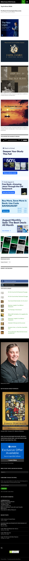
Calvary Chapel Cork (6, 505)
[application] (14, 140)
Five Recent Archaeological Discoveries (11, 10)
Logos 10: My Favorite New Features (9, 536)
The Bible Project (5, 504)
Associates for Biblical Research (8, 509)
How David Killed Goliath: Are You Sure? (18, 300)
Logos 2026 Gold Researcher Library (9, 528)
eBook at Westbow (19, 431)
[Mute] (22, 140)
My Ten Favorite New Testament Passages (18, 296)
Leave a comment (11, 12)
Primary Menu (27, 2)
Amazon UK (11, 431)
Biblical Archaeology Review (7, 501)
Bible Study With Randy (8, 2)
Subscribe (4, 488)
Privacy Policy (3, 559)
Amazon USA (4, 431)
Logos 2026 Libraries (6, 532)
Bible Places (4, 508)
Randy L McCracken (6, 268)
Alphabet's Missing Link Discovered (16, 323)
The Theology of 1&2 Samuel (15, 309)
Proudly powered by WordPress (14, 559)
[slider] (25, 140)
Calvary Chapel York (6, 503)
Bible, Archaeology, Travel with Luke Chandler (12, 507)
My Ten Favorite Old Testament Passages (17, 292)
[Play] (3, 140)
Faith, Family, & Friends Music (8, 519)
